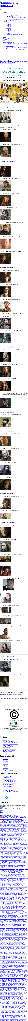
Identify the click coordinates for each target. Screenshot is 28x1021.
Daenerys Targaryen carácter (12, 879)
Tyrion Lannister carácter (19, 1006)
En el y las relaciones (9, 781)
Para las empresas (10, 20)
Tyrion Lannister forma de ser (16, 1014)
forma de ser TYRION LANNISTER (13, 917)
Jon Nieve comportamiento (6, 922)
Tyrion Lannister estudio (21, 1011)
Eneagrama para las (10, 742)
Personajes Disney (10, 46)
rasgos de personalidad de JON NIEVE (9, 994)
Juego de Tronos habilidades (16, 940)
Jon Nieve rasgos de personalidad (13, 930)
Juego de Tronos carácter (16, 934)
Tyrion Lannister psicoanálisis (21, 1017)
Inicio (4, 11)
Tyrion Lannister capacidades (6, 1006)
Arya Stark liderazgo (13, 842)
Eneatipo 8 (8, 31)
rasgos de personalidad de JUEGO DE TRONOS (11, 995)
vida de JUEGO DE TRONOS (17, 1020)
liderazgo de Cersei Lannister (13, 947)
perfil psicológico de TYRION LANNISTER (13, 975)
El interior (8, 779)
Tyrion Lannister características (7, 1007)
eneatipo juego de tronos (16, 905)
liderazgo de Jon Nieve (15, 948)
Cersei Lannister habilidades (6, 865)
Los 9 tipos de (7, 776)
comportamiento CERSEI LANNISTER (13, 871)
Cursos (4, 37)
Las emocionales (9, 780)
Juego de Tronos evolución (15, 939)
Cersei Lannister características (15, 857)
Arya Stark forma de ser (19, 840)
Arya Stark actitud (9, 833)
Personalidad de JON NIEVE (14, 979)
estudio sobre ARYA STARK (18, 906)
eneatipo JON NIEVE (5, 905)
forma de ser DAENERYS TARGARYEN (17, 915)
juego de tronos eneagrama (6, 938)
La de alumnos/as (9, 749)
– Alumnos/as (10, 791)
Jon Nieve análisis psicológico (14, 920)
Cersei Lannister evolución (6, 863)
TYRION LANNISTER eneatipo (7, 1011)
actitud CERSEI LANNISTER (19, 816)
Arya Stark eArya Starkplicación (13, 838)
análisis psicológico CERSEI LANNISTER (14, 827)
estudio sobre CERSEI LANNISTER (8, 907)
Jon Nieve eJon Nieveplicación (13, 924)
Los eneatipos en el (10, 783)
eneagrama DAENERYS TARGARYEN (13, 899)
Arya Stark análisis (18, 833)
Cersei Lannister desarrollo (18, 858)
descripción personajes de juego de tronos (9, 897)
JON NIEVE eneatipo (10, 925)
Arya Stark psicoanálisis (11, 844)
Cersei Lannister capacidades (15, 856)
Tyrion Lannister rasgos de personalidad (9, 1019)
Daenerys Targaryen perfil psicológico (19, 890)
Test (4, 35)
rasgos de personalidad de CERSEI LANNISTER (15, 992)
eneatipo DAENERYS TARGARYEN (16, 903)
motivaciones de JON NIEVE (14, 962)
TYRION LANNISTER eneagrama (18, 1010)
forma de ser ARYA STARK (6, 913)
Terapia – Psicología (7, 786)
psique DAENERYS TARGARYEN (15, 988)
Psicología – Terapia (13, 15)
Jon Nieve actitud (20, 919)
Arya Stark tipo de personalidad (13, 846)
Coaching (11, 16)
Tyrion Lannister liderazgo (16, 1015)
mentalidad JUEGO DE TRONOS (12, 953)
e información (9, 750)
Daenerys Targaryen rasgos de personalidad (16, 893)
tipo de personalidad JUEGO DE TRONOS (13, 1001)
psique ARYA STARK (12, 987)
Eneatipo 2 (8, 24)
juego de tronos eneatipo (18, 938)
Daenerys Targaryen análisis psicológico (9, 878)
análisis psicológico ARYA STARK (16, 826)
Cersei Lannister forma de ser (19, 863)
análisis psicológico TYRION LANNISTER (14, 831)
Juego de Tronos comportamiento (17, 935)
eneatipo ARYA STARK (12, 902)
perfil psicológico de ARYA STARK (15, 970)
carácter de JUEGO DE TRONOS (8, 848)
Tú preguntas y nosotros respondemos (14, 34)
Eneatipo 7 (8, 30)
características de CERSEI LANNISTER (13, 849)
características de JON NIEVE (7, 852)
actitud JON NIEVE (22, 817)
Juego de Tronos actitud (15, 931)
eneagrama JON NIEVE (19, 899)
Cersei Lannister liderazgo (19, 865)
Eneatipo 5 (8, 28)
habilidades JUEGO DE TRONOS (8, 919)
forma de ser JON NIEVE (6, 916)
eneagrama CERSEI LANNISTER (12, 898)
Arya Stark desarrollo (13, 837)
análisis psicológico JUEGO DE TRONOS (14, 830)
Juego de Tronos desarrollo (6, 937)
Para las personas (9, 14)
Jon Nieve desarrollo (17, 922)
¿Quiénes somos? (7, 38)
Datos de (8, 741)
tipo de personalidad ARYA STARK (11, 998)
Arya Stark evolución (8, 840)
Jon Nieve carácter (10, 921)
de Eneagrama (8, 746)
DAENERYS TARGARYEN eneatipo (14, 885)
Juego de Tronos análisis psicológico (15, 933)
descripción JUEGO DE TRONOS (19, 896)
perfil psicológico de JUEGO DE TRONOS (14, 974)
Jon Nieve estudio (20, 925)
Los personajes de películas (12, 44)
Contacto (5, 39)
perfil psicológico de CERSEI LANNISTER (13, 971)
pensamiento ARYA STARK (13, 965)
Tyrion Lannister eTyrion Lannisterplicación (10, 1012)
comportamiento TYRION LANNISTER (14, 875)
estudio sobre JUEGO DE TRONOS (8, 910)
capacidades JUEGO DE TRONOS (19, 847)
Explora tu (8, 784)
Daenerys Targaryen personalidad (7, 892)
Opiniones (5, 40)
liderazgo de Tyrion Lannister (14, 949)
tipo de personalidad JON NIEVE (15, 1001)
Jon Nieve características (20, 921)
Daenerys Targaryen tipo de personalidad (9, 894)
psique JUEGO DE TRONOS (13, 989)
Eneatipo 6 (8, 29)
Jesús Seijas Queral (7, 694)
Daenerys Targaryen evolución (20, 887)
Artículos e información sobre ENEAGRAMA (16, 43)
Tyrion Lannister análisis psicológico (16, 1005)
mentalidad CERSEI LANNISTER (16, 951)
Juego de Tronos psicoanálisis (6, 944)
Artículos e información (8, 42)
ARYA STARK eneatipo (15, 839)
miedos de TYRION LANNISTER (15, 958)
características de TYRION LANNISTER (14, 853)
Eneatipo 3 (8, 25)
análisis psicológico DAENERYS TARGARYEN (13, 828)
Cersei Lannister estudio (21, 862)
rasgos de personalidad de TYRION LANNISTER (11, 996)
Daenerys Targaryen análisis (19, 876)
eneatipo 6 (11, 431)
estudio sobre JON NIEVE (20, 908)
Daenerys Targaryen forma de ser (7, 888)
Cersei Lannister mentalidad (6, 866)
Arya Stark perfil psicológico (12, 843)
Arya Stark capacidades (14, 834)
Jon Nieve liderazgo (10, 928)
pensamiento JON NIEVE (14, 967)
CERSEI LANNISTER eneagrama (17, 861)
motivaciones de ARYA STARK (7, 960)
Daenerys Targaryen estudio (6, 887)
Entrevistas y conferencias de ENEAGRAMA (16, 49)
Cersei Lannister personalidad (12, 867)
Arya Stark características (9, 835)
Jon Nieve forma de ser (13, 926)
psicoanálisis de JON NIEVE (14, 984)
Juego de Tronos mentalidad (14, 942)
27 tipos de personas (10, 777)
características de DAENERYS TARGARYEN (11, 851)
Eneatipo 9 (8, 33)
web (6, 740)
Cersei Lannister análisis (13, 854)
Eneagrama (5, 12)
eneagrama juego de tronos (6, 901)
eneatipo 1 (11, 108)
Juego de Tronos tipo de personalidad (14, 946)
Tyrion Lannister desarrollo (14, 1008)
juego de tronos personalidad (18, 943)
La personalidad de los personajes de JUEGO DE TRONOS (13, 62)
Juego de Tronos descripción (19, 937)
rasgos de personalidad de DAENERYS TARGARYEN (13, 993)
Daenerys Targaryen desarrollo (15, 881)
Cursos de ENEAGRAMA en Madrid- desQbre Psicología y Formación (17, 18)
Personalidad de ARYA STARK (12, 976)
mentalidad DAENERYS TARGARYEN (9, 952)
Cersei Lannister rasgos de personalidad (15, 869)
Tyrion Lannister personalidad (7, 1017)
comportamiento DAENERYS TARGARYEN (10, 872)
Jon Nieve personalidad (16, 929)
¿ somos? (7, 751)
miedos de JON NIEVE (13, 957)
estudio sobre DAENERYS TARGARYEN (12, 908)
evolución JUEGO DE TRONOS (19, 912)
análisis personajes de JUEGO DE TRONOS (13, 825)
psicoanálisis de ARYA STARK (14, 981)
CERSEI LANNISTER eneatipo (7, 862)
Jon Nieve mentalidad (20, 928)
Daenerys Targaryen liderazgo (12, 889)
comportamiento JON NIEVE (7, 874)
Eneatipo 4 (8, 26)
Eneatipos (5, 21)
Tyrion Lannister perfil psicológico (18, 1016)
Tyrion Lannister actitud (17, 1003)
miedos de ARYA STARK (18, 955)
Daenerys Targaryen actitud (6, 876)
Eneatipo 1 (8, 23)
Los (7, 745)
